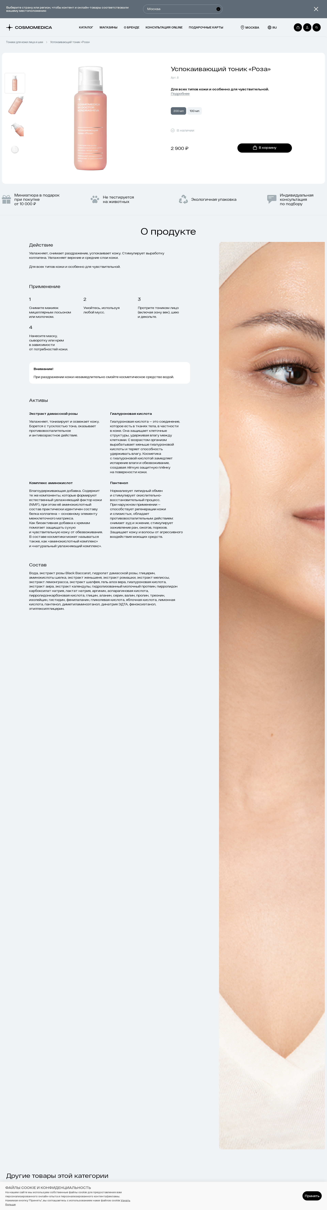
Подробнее (180, 93)
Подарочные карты (206, 27)
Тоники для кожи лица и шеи (24, 42)
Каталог (86, 27)
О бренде (131, 27)
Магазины (109, 27)
